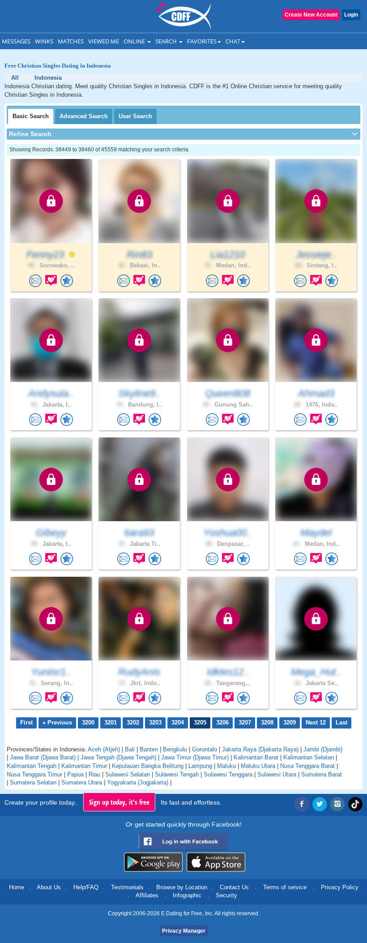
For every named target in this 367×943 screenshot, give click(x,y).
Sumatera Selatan (33, 782)
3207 (245, 722)
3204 (177, 722)
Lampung (200, 766)
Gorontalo (204, 749)
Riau (94, 774)
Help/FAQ (85, 887)
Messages (16, 41)
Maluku (226, 766)
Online (135, 41)
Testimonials (127, 887)
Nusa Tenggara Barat (307, 766)
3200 (88, 722)
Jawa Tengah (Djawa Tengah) (118, 757)
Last (341, 722)
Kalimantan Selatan (308, 757)
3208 (267, 722)
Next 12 (316, 722)
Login (351, 15)
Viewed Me (103, 41)
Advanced (84, 116)
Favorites (202, 41)
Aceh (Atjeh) (104, 749)
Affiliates (147, 895)
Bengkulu (175, 749)
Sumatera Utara (81, 782)
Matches (71, 41)
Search (166, 41)
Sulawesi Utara (276, 774)
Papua (75, 774)
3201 (110, 722)
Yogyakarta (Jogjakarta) (137, 782)
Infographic (187, 895)
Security (226, 895)
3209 (289, 722)
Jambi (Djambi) (322, 749)
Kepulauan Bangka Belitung (148, 766)
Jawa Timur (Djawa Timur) (195, 757)
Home (16, 887)
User (135, 116)
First (26, 722)
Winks (44, 41)
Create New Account (311, 15)
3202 (133, 722)
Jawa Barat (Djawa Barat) (43, 757)
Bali (130, 749)
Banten (149, 749)
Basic (31, 116)
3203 (155, 722)
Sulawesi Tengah (177, 774)
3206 (222, 722)
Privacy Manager (183, 931)
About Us (49, 887)
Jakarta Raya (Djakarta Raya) (260, 749)
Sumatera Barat (321, 774)
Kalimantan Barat (256, 757)
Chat (233, 41)
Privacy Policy (339, 887)
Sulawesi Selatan (127, 774)
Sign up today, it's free (119, 801)
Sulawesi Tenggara (228, 774)
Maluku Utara (258, 766)
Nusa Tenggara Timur (34, 774)
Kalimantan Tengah (31, 766)
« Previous (57, 722)
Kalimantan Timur (84, 766)
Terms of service (285, 887)
